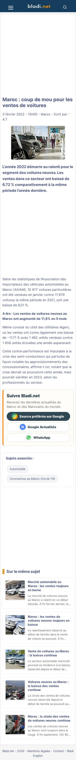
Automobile (17, 469)
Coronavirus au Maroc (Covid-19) (32, 478)
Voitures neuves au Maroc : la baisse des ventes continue (48, 686)
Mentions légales (38, 751)
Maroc (45, 114)
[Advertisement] (38, 55)
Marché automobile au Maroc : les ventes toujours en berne (48, 586)
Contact (58, 751)
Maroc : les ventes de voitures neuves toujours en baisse (49, 621)
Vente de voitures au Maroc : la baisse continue (48, 653)
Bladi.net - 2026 (13, 751)
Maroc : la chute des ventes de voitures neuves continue (49, 718)
